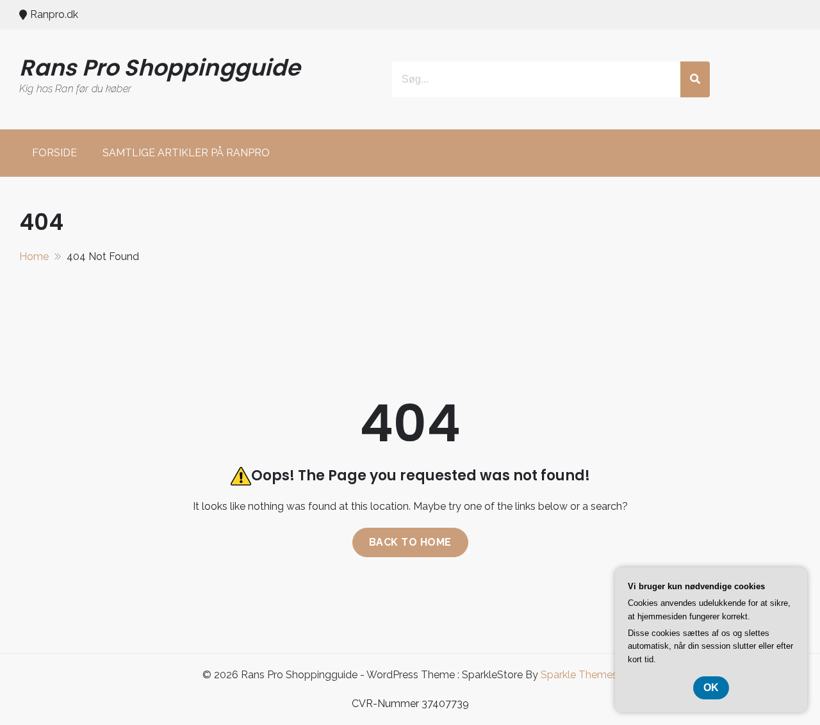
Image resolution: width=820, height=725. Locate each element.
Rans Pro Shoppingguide (160, 67)
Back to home (410, 542)
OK (711, 687)
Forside (54, 153)
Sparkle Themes (579, 675)
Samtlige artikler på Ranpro (186, 153)
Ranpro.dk (54, 14)
